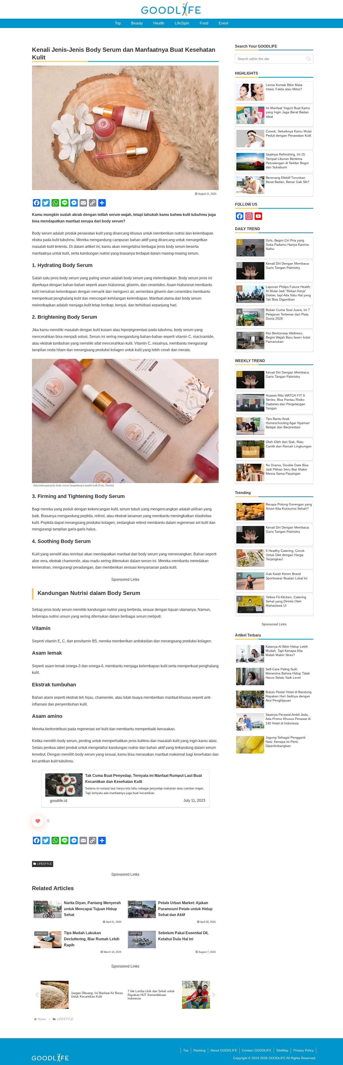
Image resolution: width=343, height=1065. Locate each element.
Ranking (199, 1050)
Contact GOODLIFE (256, 1050)
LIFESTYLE (44, 863)
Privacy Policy (303, 1050)
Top (186, 1050)
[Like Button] (38, 821)
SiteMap (282, 1050)
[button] (308, 58)
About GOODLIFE (223, 1050)
